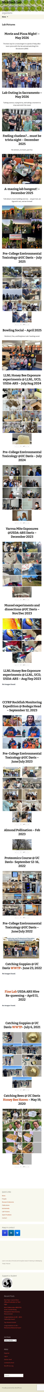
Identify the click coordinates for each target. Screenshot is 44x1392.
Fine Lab (11, 991)
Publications (6, 1205)
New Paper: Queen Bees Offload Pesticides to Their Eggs (12, 1302)
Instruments (5, 1208)
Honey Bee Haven (15, 1100)
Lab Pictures (6, 1211)
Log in (6, 1356)
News (3, 1196)
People (4, 1199)
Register (6, 1353)
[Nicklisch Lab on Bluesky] (17, 1233)
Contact (4, 1218)
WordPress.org (8, 1366)
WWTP (15, 968)
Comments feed (9, 1363)
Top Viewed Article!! (10, 1322)
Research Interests (8, 1202)
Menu (4, 17)
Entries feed (8, 1359)
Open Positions (6, 1215)
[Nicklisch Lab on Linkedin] (11, 1233)
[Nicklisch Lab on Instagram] (5, 1233)
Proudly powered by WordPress (12, 1388)
